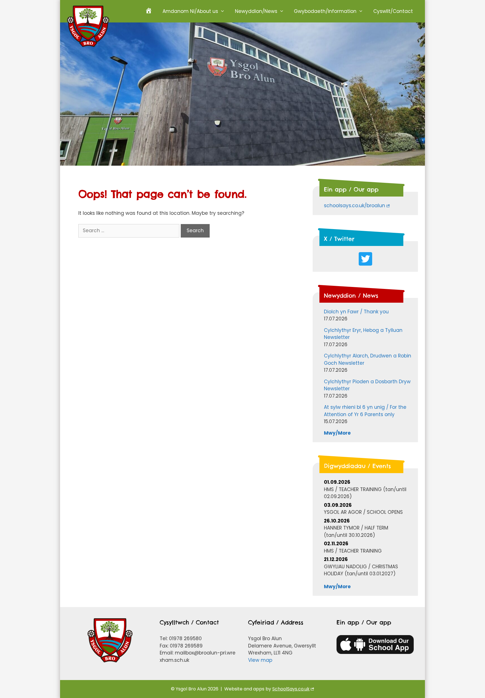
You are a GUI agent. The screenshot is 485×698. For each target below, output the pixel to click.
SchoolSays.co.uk (291, 689)
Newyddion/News (256, 11)
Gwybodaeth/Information (325, 11)
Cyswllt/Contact (393, 11)
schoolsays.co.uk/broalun (354, 205)
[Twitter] (365, 259)
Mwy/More (337, 433)
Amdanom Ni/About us (190, 11)
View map (260, 660)
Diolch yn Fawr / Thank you (356, 311)
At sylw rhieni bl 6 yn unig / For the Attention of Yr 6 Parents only (365, 411)
